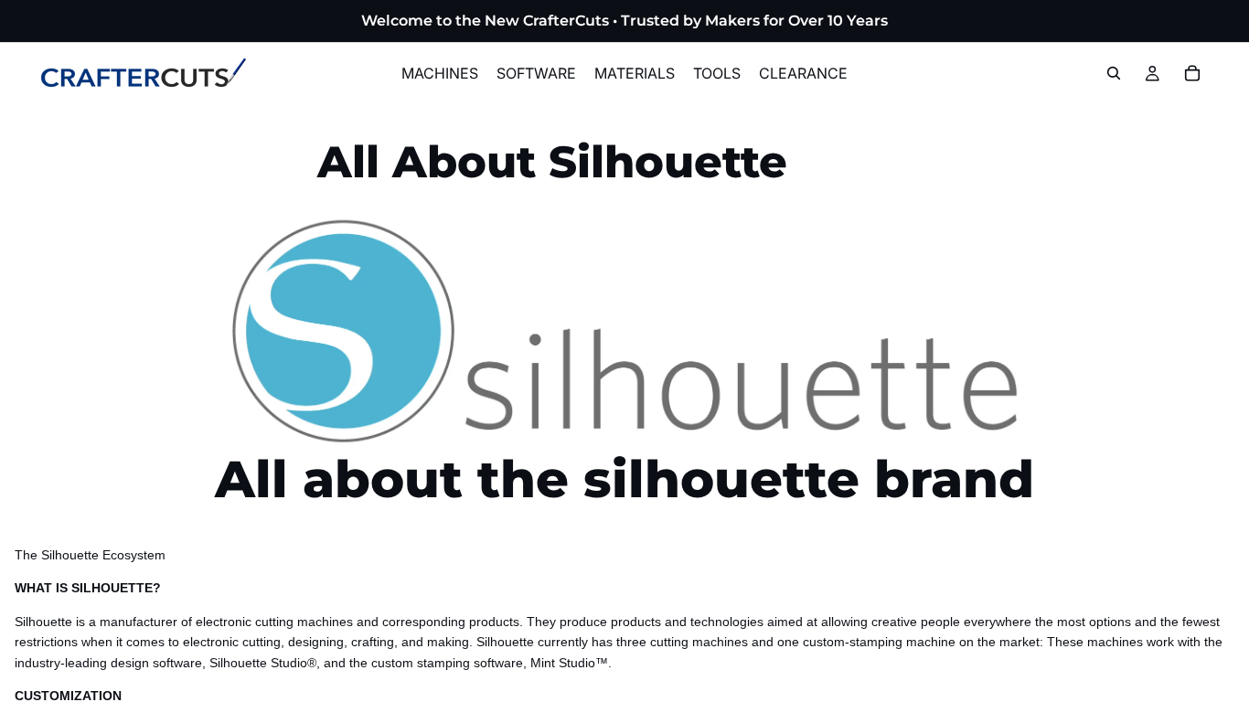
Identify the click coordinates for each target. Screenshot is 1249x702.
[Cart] (1192, 73)
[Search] (1114, 73)
